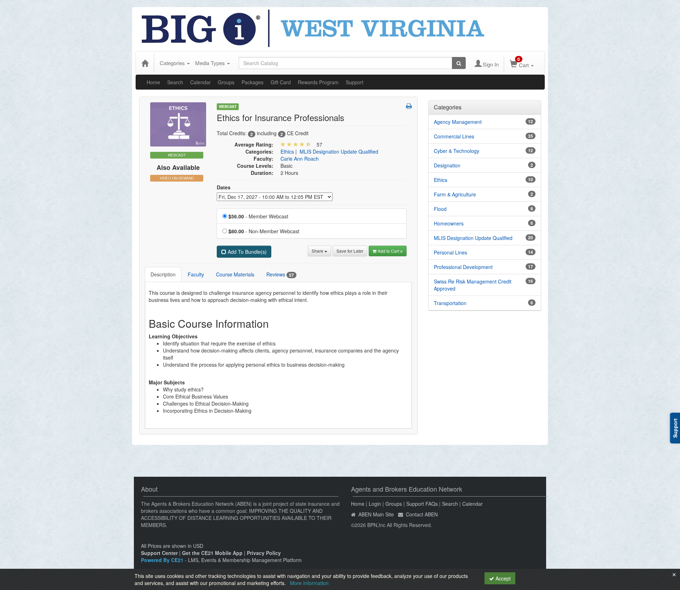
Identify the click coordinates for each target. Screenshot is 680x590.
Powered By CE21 (163, 559)
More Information (309, 582)
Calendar (200, 82)
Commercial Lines (454, 136)
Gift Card (281, 82)
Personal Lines (450, 252)
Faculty (196, 274)
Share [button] (318, 251)
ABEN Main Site (376, 514)
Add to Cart (389, 251)
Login (375, 503)
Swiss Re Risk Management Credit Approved (472, 285)
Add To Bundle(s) (246, 251)
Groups (226, 82)
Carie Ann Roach (299, 158)
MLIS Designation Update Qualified (339, 151)
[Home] (145, 63)
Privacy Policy (264, 552)
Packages (253, 82)
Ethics (287, 151)
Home (153, 82)
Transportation (450, 303)
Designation (447, 165)
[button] (409, 105)
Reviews (280, 274)
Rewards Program (318, 82)
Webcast (228, 106)
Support (354, 82)
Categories (173, 63)
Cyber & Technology (456, 150)
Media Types (210, 63)
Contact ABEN (422, 514)
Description (163, 274)
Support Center (159, 552)
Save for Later (349, 251)
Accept (502, 578)
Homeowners (449, 223)
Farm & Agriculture (455, 194)
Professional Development (463, 266)
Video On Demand (177, 178)
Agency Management (458, 121)
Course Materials (235, 274)
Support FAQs (422, 503)
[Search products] (459, 63)
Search (175, 82)
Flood (440, 208)
